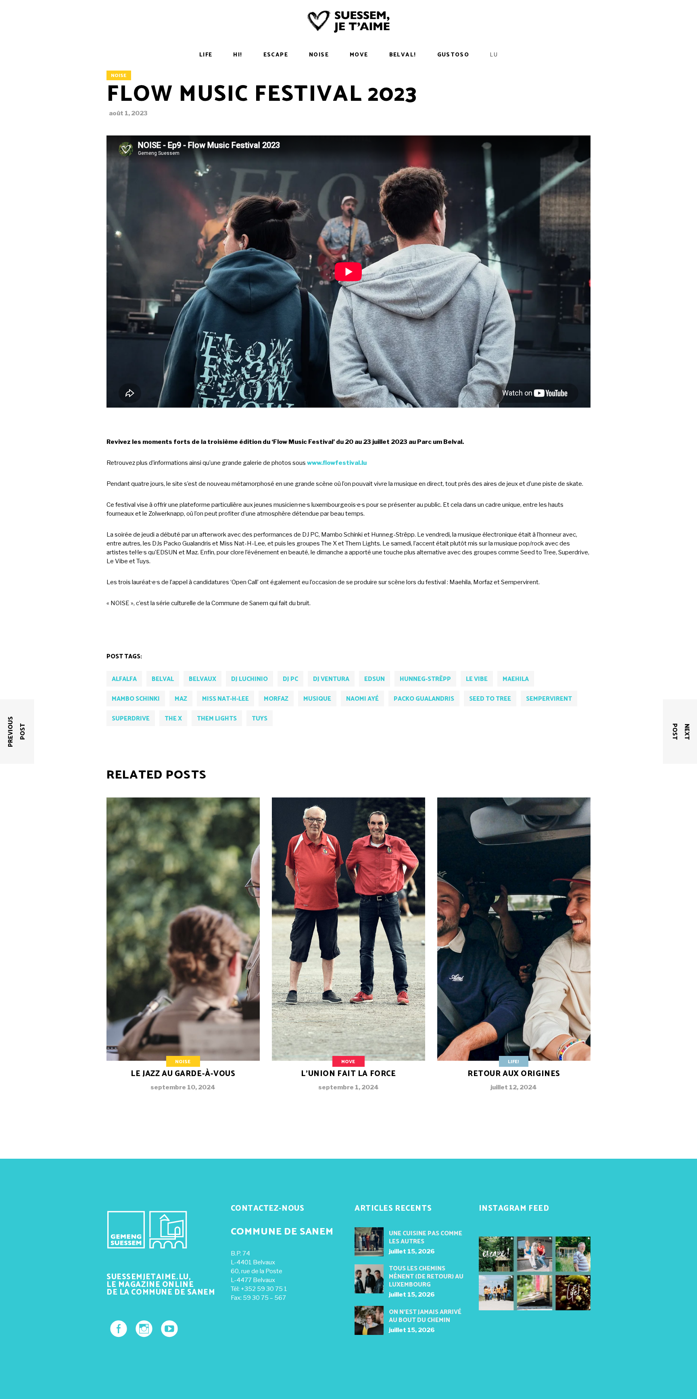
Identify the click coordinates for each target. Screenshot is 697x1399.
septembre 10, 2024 (182, 1087)
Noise (118, 75)
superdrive (131, 719)
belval (163, 679)
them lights (217, 719)
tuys (259, 719)
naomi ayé (362, 699)
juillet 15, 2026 (412, 1251)
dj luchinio (249, 679)
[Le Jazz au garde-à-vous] (183, 950)
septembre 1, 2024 (348, 1087)
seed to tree (490, 699)
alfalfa (124, 679)
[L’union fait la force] (348, 950)
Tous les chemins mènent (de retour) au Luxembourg (426, 1277)
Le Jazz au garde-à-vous (183, 1074)
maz (181, 699)
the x (173, 719)
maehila (516, 679)
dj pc (290, 679)
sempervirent (549, 699)
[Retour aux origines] (514, 950)
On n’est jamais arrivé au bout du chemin (425, 1316)
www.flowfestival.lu (337, 462)
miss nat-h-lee (225, 699)
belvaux (202, 679)
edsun (374, 679)
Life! (513, 1062)
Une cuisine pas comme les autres (425, 1237)
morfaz (276, 699)
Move (348, 1062)
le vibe (477, 679)
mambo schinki (136, 699)
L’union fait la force (348, 1074)
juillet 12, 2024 (513, 1087)
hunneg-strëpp (425, 679)
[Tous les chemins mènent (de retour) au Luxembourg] (369, 1278)
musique (317, 699)
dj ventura (331, 679)
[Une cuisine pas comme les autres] (369, 1241)
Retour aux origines (513, 1074)
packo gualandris (424, 699)
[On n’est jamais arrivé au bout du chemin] (369, 1320)
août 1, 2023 (128, 113)
